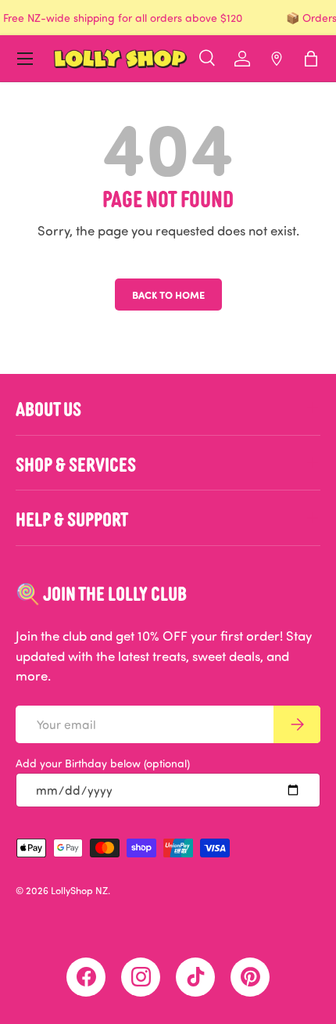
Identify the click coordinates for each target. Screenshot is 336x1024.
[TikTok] (195, 977)
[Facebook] (85, 977)
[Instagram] (140, 977)
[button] (311, 58)
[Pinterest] (250, 977)
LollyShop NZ (79, 890)
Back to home (168, 294)
